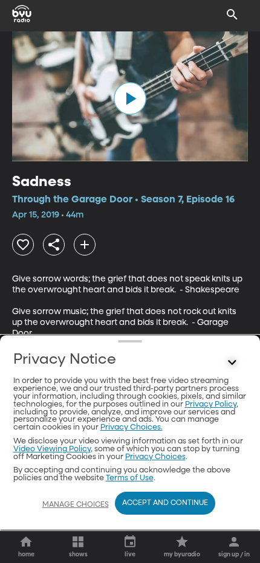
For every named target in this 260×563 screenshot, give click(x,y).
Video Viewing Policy (52, 449)
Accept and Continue (165, 503)
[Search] (232, 14)
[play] (130, 98)
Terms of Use (130, 478)
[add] (85, 245)
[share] (54, 245)
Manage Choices (75, 505)
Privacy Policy (210, 404)
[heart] (23, 245)
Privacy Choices (155, 457)
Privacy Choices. (131, 427)
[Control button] (232, 362)
